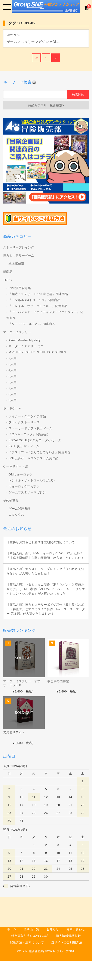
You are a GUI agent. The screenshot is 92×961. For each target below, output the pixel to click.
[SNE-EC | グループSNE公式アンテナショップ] (46, 9)
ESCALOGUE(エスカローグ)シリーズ (35, 440)
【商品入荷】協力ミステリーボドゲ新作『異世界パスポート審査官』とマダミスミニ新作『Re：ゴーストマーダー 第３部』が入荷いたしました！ (46, 609)
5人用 (13, 376)
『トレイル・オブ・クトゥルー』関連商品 (38, 306)
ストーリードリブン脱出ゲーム (30, 428)
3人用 (13, 364)
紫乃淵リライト (14, 732)
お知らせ (53, 929)
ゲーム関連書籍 (19, 508)
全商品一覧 (31, 929)
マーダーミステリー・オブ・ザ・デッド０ (23, 683)
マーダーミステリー (17, 332)
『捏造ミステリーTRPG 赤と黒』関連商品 (38, 294)
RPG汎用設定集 (20, 288)
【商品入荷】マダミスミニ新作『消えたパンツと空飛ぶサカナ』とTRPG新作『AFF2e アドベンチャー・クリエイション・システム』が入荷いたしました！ (46, 589)
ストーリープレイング (18, 247)
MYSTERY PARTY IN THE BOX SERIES (37, 352)
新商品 (8, 271)
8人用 (13, 394)
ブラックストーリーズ (24, 422)
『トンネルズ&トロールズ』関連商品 (34, 300)
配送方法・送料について (27, 942)
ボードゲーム (12, 408)
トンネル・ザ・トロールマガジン (32, 480)
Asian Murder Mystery (24, 340)
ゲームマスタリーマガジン (27, 492)
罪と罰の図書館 (58, 681)
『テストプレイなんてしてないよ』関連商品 (40, 452)
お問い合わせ (75, 929)
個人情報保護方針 (68, 935)
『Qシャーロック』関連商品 (28, 434)
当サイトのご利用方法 (66, 942)
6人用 (13, 382)
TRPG (7, 280)
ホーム (11, 929)
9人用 (13, 400)
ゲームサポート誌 (15, 466)
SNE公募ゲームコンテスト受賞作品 (33, 458)
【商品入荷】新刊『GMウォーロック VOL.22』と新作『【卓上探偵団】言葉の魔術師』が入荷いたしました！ (45, 555)
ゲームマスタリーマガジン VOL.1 (33, 42)
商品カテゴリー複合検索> (46, 105)
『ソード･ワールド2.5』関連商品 (32, 324)
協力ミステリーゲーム (18, 255)
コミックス (16, 514)
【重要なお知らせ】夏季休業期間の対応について (41, 542)
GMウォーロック (20, 474)
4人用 (13, 370)
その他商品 (11, 500)
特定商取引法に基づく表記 (30, 935)
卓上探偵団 (16, 263)
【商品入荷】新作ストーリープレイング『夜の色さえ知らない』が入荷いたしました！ (45, 571)
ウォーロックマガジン (24, 486)
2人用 (13, 358)
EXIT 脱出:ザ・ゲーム (24, 446)
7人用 (13, 388)
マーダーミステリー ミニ (26, 346)
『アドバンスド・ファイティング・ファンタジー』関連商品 (44, 315)
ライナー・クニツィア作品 (27, 416)
